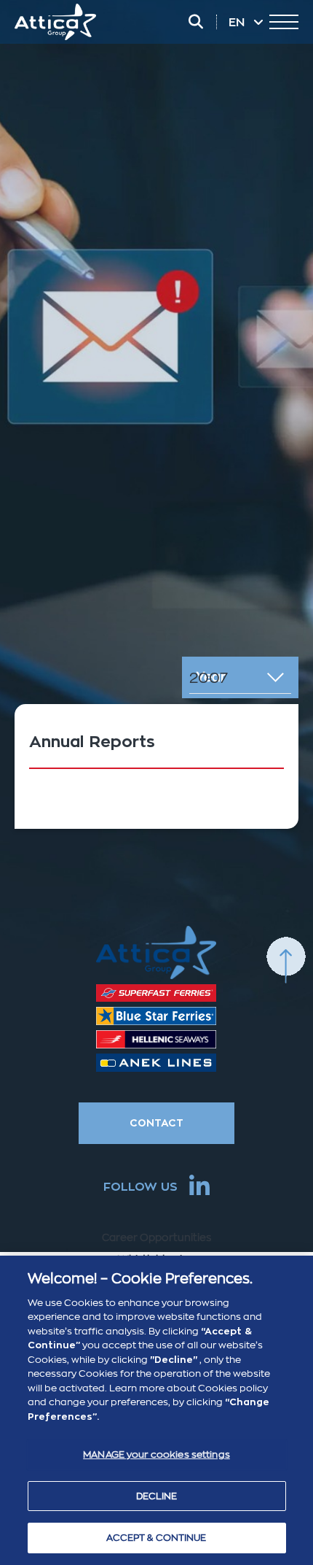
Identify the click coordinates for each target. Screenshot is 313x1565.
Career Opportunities (156, 1237)
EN (238, 22)
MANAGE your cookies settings (156, 1454)
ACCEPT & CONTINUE (156, 1537)
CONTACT (156, 1123)
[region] (156, 1410)
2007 (208, 678)
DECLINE (157, 1496)
